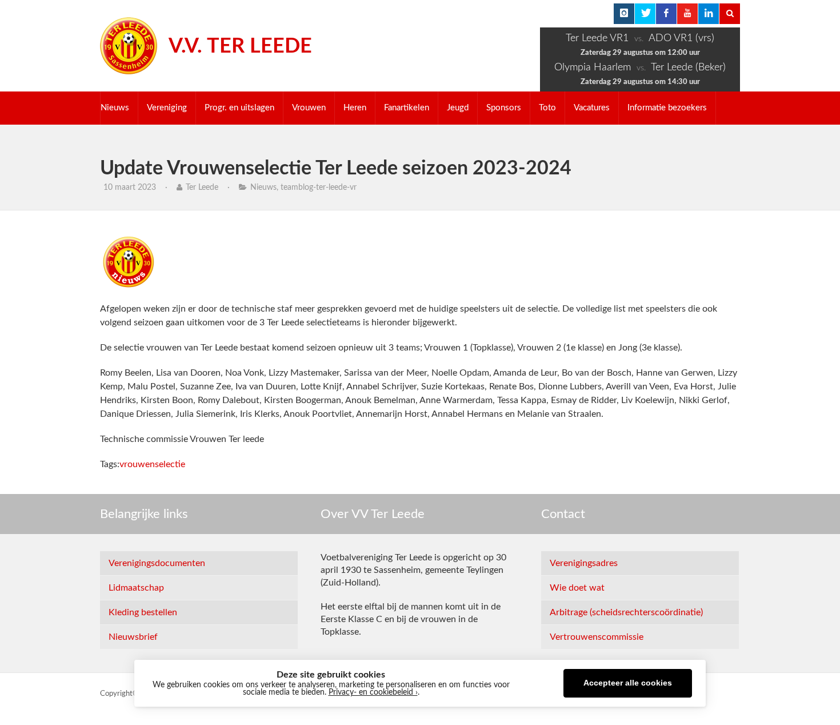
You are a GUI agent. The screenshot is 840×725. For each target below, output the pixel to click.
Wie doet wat (577, 587)
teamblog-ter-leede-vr (319, 188)
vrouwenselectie (152, 464)
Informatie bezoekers (667, 107)
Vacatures (592, 107)
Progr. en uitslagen (239, 107)
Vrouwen (309, 107)
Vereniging (167, 107)
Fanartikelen (406, 107)
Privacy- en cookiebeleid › (373, 692)
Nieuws (115, 107)
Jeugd (458, 107)
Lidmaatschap (136, 587)
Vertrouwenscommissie (596, 637)
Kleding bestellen (143, 612)
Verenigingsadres (584, 563)
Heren (354, 107)
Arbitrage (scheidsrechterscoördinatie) (626, 612)
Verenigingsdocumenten (157, 563)
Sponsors (503, 107)
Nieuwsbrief (133, 637)
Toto (547, 107)
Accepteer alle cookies (627, 683)
